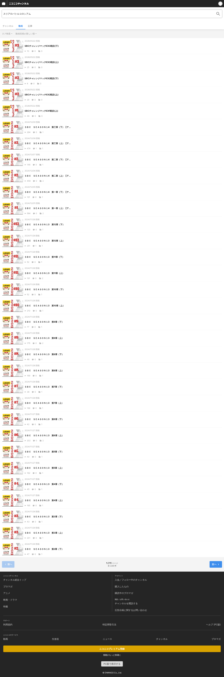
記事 (30, 26)
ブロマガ (7, 586)
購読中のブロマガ (124, 593)
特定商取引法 (109, 624)
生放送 (55, 638)
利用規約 (7, 624)
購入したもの (122, 586)
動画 (21, 26)
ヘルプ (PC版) (213, 624)
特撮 (5, 606)
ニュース (107, 638)
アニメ (6, 593)
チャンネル (8, 26)
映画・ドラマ (10, 599)
